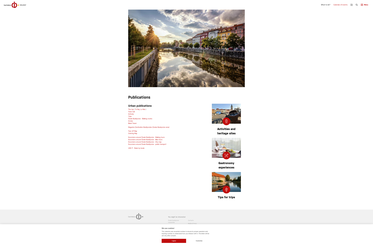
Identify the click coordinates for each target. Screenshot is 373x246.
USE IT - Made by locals (136, 148)
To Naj (137, 109)
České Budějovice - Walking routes (140, 119)
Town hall (131, 112)
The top (131, 109)
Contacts (191, 220)
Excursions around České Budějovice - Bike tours (145, 140)
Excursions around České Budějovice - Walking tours (146, 137)
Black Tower (132, 123)
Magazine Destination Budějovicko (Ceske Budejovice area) (148, 127)
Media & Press (192, 223)
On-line (130, 121)
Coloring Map (132, 133)
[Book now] (352, 5)
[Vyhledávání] (357, 5)
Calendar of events (340, 5)
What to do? (325, 5)
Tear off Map (132, 131)
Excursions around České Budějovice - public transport (147, 144)
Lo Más (142, 109)
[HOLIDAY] (11, 5)
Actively (131, 114)
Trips (130, 116)
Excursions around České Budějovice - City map (144, 142)
